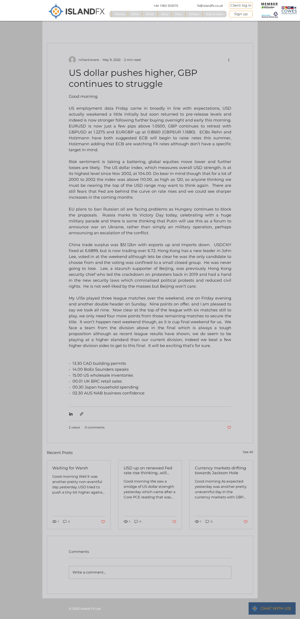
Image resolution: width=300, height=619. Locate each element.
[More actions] (228, 59)
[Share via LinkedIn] (71, 414)
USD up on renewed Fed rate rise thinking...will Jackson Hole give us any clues (148, 470)
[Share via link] (82, 414)
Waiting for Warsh (70, 468)
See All (248, 452)
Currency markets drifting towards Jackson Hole (220, 470)
